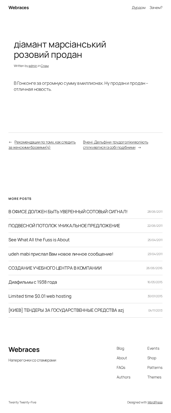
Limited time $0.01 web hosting (39, 296)
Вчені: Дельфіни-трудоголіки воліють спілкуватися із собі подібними (115, 144)
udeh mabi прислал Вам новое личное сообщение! (60, 254)
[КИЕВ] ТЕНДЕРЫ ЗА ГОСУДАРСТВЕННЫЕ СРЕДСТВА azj (66, 310)
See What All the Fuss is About (39, 239)
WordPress (155, 402)
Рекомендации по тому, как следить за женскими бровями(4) (42, 144)
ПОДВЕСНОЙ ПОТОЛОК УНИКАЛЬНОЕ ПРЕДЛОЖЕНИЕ (64, 225)
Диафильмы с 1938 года (32, 282)
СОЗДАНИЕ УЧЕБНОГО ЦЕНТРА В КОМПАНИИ (55, 268)
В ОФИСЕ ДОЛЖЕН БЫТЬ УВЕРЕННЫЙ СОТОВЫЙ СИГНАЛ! (68, 211)
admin (32, 66)
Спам (45, 66)
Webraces (18, 7)
